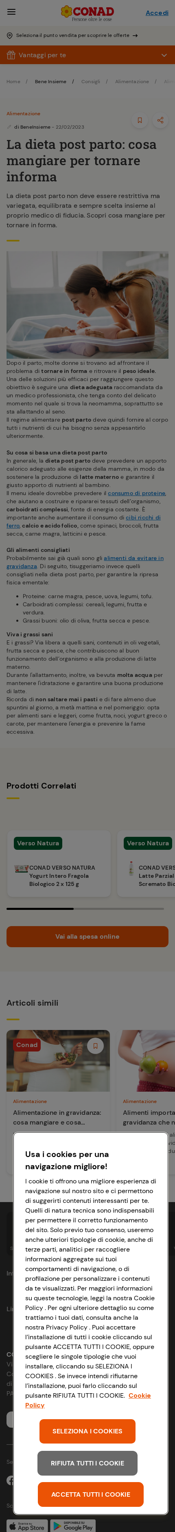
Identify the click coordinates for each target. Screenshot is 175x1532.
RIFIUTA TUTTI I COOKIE (87, 1463)
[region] (90, 1323)
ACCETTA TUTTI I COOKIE (90, 1494)
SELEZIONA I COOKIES (87, 1431)
